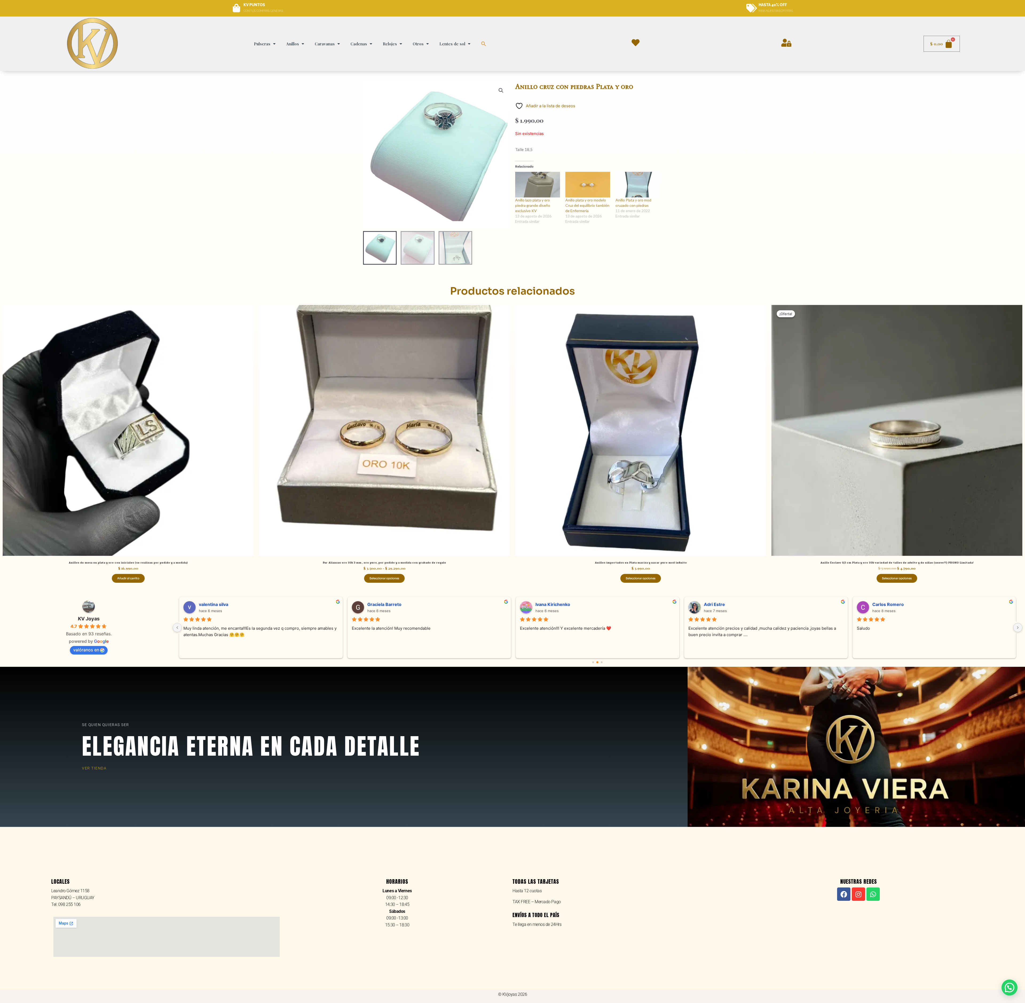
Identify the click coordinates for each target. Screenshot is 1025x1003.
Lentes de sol (452, 43)
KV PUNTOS (254, 5)
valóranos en (86, 649)
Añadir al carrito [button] (128, 578)
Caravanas (325, 43)
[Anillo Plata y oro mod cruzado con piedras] (638, 184)
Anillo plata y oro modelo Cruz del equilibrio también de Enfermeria (587, 205)
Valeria (542, 604)
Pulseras (262, 43)
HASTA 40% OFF (773, 5)
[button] (484, 44)
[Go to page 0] (593, 662)
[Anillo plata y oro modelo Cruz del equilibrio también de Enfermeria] (587, 184)
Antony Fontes (719, 604)
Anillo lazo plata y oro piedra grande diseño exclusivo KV (532, 205)
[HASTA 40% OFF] (751, 8)
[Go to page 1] (597, 662)
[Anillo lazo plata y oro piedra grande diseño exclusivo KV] (537, 184)
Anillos (292, 43)
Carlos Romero (214, 604)
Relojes (390, 43)
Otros (418, 43)
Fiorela (879, 604)
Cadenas (358, 43)
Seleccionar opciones (384, 578)
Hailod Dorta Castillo (388, 604)
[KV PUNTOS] (236, 8)
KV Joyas (89, 618)
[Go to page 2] (602, 662)
